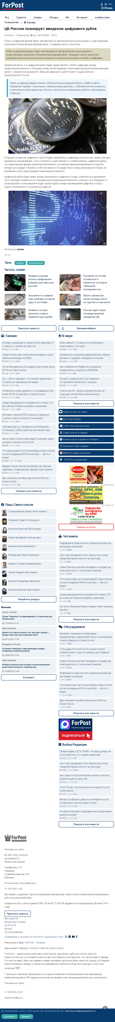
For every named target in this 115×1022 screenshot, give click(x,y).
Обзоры (53, 17)
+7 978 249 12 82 (13, 888)
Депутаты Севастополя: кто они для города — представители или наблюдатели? (25, 633)
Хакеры (38, 17)
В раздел (28, 677)
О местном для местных (76, 426)
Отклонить (9, 1016)
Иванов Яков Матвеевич (22, 546)
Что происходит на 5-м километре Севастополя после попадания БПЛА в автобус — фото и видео (28, 454)
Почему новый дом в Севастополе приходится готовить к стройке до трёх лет (27, 344)
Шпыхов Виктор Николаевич (24, 589)
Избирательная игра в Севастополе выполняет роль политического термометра (26, 666)
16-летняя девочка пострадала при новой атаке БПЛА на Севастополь (28, 368)
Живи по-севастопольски (77, 453)
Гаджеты (21, 17)
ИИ (67, 17)
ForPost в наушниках (75, 459)
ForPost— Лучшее (35, 942)
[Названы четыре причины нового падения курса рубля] (15, 314)
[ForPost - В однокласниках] (76, 936)
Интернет (82, 17)
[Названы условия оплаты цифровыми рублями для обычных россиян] (15, 282)
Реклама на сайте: (14, 983)
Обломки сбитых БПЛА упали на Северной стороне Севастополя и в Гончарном (25, 416)
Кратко (8, 928)
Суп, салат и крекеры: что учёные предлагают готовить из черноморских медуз (27, 380)
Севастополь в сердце (75, 432)
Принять (26, 1016)
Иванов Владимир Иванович (24, 581)
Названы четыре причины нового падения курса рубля (40, 313)
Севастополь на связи (75, 411)
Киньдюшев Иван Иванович (23, 554)
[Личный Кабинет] (102, 4)
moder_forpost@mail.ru (24, 883)
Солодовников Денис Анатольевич (27, 511)
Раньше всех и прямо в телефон (80, 439)
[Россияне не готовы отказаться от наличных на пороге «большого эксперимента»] (70, 282)
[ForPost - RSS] (66, 936)
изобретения (102, 17)
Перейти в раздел (29, 599)
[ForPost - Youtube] (73, 936)
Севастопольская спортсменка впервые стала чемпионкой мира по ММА (27, 356)
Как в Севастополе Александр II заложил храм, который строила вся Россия (28, 440)
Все (7, 17)
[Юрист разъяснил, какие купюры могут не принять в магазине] (70, 300)
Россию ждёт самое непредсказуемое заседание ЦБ (94, 313)
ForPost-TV (10, 925)
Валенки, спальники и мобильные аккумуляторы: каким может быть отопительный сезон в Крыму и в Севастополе (86, 637)
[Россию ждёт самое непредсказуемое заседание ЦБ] (70, 314)
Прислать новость (28, 328)
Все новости (11, 918)
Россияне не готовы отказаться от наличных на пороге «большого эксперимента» (95, 282)
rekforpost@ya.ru (13, 997)
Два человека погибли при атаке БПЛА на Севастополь (25, 480)
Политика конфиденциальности (80, 1011)
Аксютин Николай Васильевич (24, 528)
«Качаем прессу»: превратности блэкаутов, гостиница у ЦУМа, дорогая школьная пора (26, 428)
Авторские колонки (15, 921)
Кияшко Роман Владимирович (25, 563)
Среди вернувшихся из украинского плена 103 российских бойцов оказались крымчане (27, 404)
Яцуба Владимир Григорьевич (24, 537)
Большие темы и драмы (76, 446)
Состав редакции (13, 932)
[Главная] (12, 4)
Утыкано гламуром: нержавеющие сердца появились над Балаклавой (23, 650)
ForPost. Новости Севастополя (46, 948)
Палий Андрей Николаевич (23, 572)
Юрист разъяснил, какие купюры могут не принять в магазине (96, 299)
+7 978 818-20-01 (13, 992)
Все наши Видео (72, 419)
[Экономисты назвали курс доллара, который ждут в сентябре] (15, 300)
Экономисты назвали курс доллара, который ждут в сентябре (41, 299)
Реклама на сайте (14, 849)
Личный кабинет (86, 328)
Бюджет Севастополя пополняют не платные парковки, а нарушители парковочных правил (27, 468)
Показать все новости (29, 491)
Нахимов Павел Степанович (23, 520)
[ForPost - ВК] (69, 936)
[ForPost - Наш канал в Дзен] (78, 936)
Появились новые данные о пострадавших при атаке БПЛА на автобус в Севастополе (27, 392)
